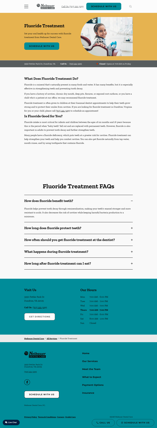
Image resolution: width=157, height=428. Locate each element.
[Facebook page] (27, 382)
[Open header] (26, 6)
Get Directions (39, 316)
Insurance (88, 393)
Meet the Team (91, 369)
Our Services (90, 361)
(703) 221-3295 (75, 64)
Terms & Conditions (47, 417)
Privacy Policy (30, 417)
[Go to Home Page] (45, 6)
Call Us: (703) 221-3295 (72, 6)
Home (85, 353)
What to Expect (91, 377)
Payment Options (93, 385)
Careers (60, 417)
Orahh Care (70, 417)
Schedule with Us (103, 6)
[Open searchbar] (130, 6)
